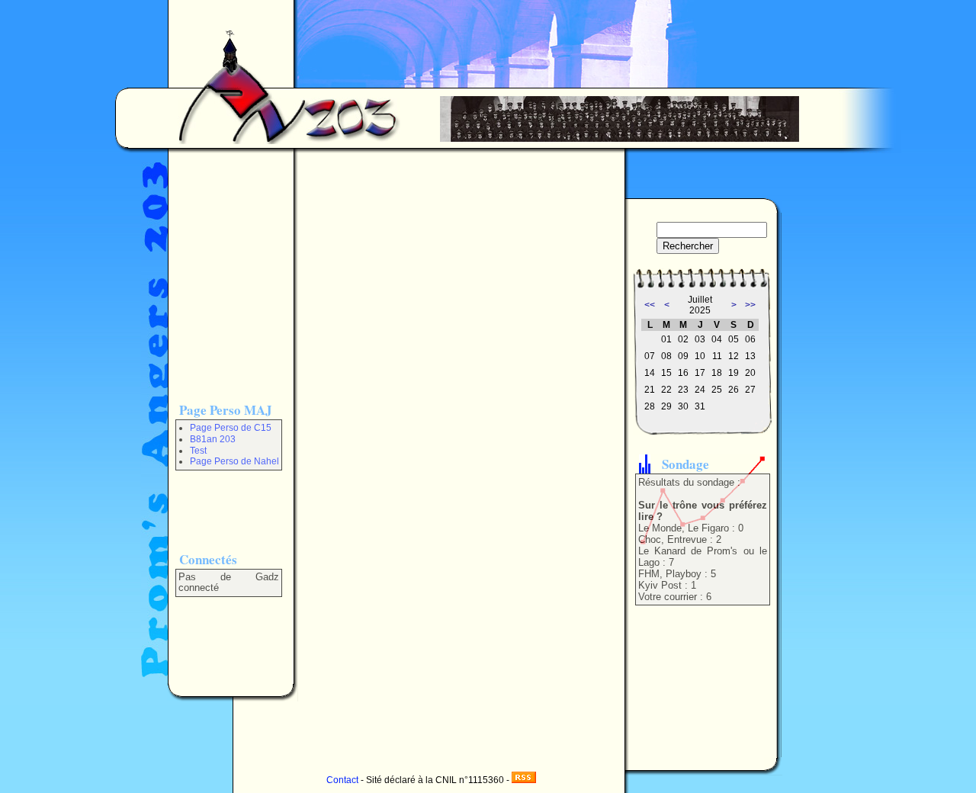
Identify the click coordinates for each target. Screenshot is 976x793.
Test (198, 450)
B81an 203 (213, 439)
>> (750, 305)
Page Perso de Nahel (234, 461)
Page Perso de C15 (230, 427)
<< (649, 305)
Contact (342, 780)
